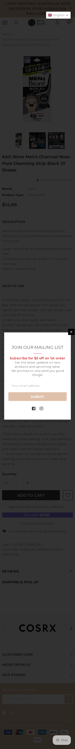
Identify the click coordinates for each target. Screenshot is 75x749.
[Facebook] (33, 408)
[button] (58, 15)
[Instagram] (41, 408)
